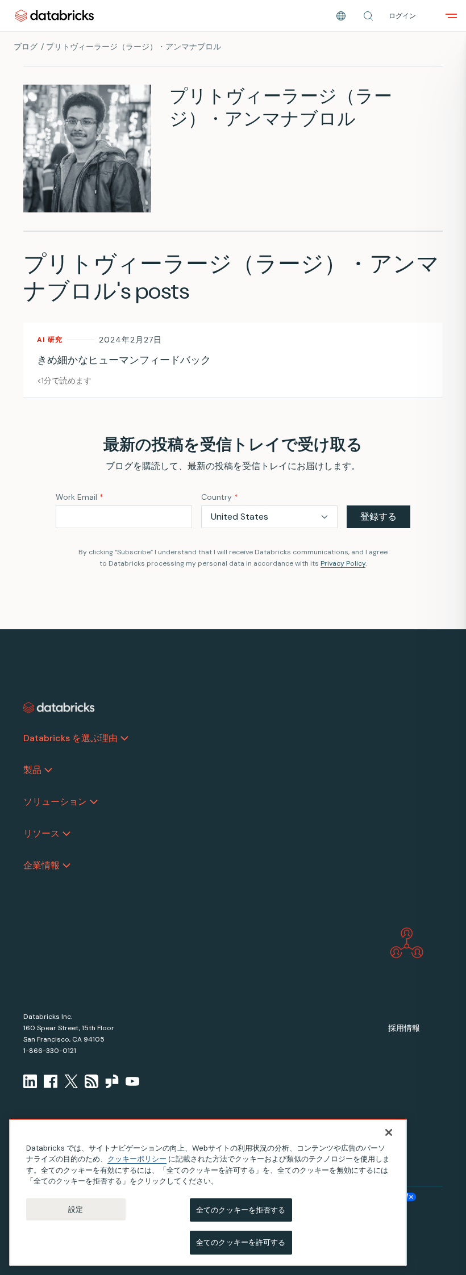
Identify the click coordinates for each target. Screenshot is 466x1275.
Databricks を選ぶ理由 (70, 738)
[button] (368, 16)
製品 (32, 770)
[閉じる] (388, 1132)
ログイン (402, 15)
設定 (75, 1209)
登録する (378, 516)
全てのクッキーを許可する (241, 1242)
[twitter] (71, 1081)
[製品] (48, 770)
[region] (208, 1192)
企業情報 (41, 865)
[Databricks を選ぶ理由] (124, 738)
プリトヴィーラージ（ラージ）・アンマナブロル (133, 46)
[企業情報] (66, 865)
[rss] (91, 1081)
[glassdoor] (112, 1081)
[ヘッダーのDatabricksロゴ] (54, 15)
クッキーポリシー (137, 1159)
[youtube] (132, 1081)
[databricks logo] (59, 707)
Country (219, 497)
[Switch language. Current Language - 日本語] (341, 16)
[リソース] (66, 834)
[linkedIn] (30, 1081)
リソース (41, 833)
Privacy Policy (343, 563)
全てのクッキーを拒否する (241, 1210)
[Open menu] (451, 16)
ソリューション (55, 802)
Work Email (79, 497)
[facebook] (50, 1081)
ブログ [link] (26, 46)
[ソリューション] (94, 802)
